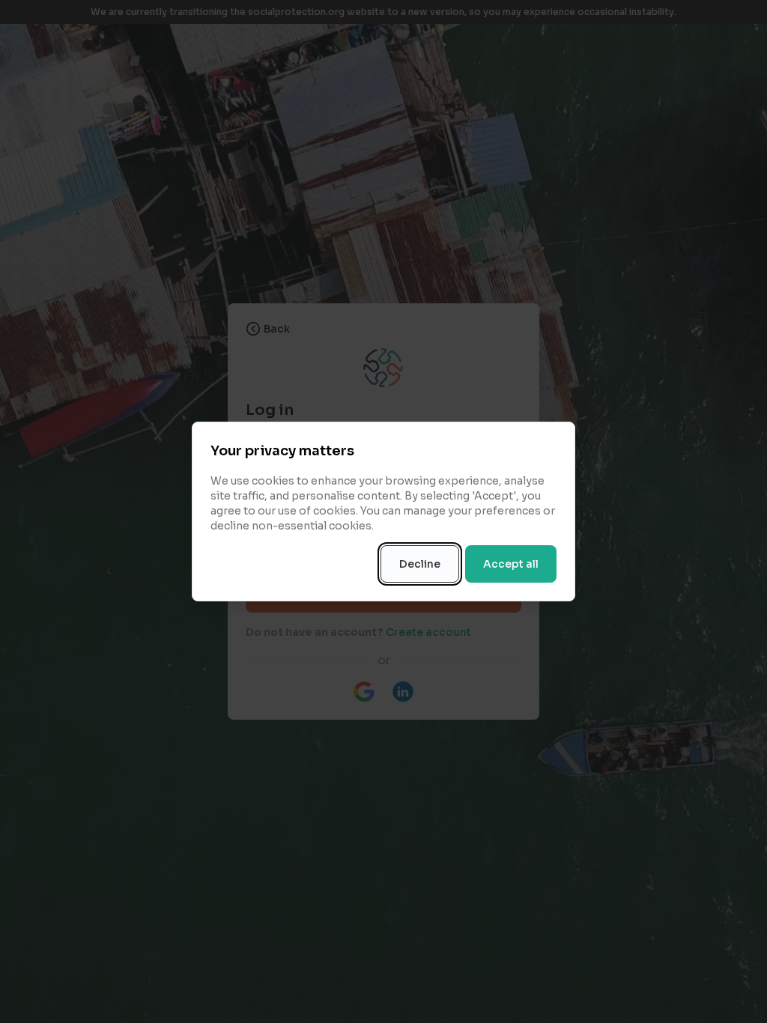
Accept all (511, 564)
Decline (419, 564)
